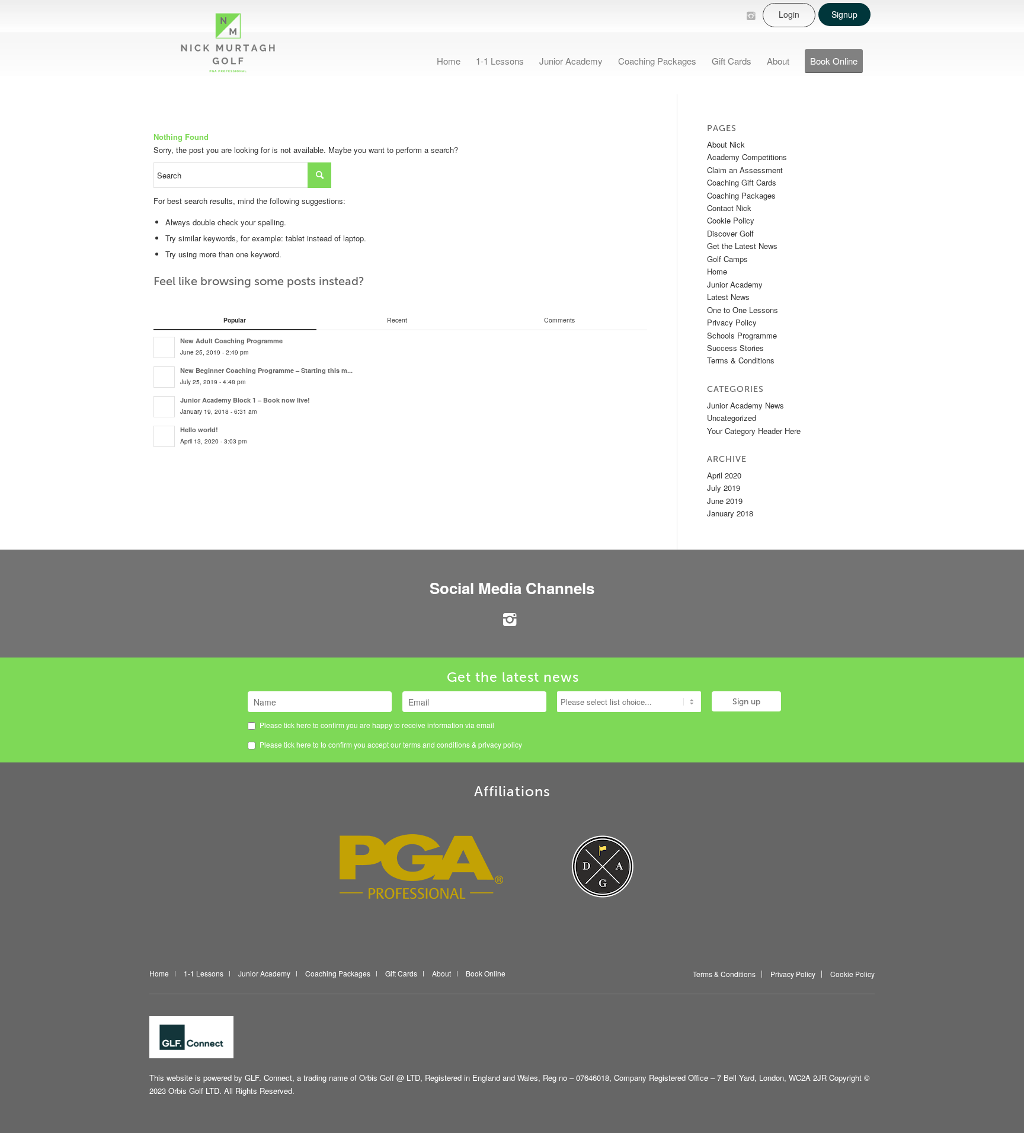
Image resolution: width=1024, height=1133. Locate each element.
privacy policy (500, 744)
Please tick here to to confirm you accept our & (390, 744)
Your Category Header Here (754, 430)
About (441, 973)
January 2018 (730, 513)
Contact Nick (729, 207)
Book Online (485, 973)
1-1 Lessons (203, 973)
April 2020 (724, 475)
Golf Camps (727, 258)
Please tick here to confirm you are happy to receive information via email (376, 725)
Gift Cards (401, 973)
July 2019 (723, 487)
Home (717, 271)
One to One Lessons (742, 309)
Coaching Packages (741, 195)
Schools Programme (742, 335)
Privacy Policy (732, 322)
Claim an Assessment (745, 169)
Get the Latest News (742, 245)
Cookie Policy (730, 220)
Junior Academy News (745, 405)
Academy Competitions (747, 156)
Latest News (728, 296)
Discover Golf (730, 233)
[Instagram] (751, 15)
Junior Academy (735, 284)
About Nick (726, 144)
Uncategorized (731, 417)
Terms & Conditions (741, 360)
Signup (844, 14)
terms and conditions (437, 744)
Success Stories (735, 347)
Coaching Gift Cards (741, 182)
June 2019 (725, 500)
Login (789, 14)
